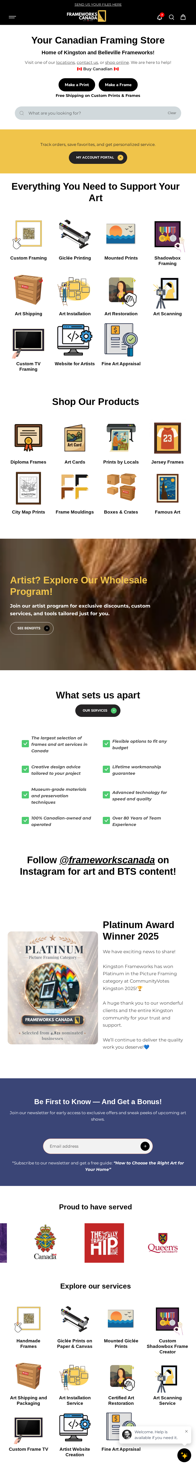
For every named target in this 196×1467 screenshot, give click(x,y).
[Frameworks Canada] (86, 17)
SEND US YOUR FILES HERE (98, 4)
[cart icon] (183, 17)
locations (65, 62)
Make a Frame (118, 85)
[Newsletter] (145, 1146)
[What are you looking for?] (22, 113)
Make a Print (77, 85)
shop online (117, 62)
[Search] (171, 17)
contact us (87, 62)
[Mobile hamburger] (13, 17)
